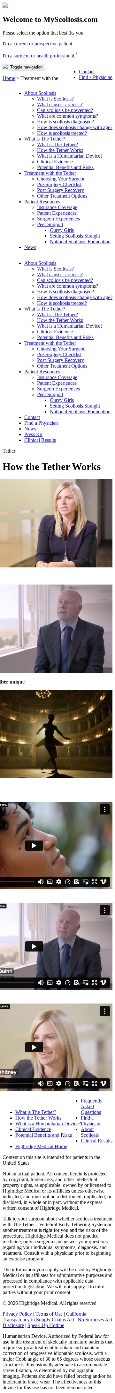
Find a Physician (90, 1120)
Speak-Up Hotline (45, 1325)
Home (9, 78)
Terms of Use (49, 1314)
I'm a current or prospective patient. (38, 43)
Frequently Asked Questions (92, 1106)
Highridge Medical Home (41, 1146)
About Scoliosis (90, 1132)
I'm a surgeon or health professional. (40, 55)
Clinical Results (96, 1140)
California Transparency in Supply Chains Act (44, 1316)
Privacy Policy (17, 1314)
